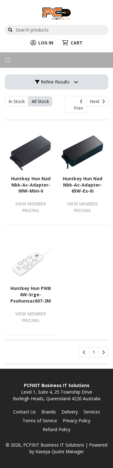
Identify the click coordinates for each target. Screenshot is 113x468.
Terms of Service (40, 421)
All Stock (40, 101)
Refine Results (55, 82)
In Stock (16, 101)
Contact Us (24, 412)
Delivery (70, 412)
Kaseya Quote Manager (59, 451)
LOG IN (45, 43)
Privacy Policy (76, 421)
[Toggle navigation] (7, 60)
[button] (94, 352)
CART (77, 43)
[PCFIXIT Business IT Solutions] (56, 13)
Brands (48, 412)
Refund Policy (56, 429)
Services (91, 412)
